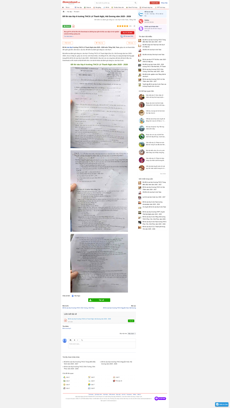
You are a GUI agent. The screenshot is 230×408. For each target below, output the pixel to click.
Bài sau (130, 43)
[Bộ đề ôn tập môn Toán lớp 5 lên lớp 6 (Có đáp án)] (139, 45)
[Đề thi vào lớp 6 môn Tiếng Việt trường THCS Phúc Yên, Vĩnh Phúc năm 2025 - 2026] (139, 217)
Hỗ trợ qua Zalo (128, 36)
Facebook (129, 394)
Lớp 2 (68, 381)
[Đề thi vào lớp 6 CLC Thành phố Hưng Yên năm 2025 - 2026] (139, 227)
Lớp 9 (117, 377)
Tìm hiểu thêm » (68, 36)
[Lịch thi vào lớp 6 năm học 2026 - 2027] (139, 197)
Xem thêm (163, 173)
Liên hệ (123, 394)
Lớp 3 (68, 384)
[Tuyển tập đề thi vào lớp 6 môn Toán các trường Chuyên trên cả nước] (139, 85)
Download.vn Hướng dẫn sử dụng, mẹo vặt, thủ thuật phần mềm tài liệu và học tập (71, 3)
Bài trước (68, 43)
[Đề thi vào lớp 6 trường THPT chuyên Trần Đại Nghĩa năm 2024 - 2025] (139, 212)
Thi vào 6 (76, 11)
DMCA (139, 394)
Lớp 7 (92, 384)
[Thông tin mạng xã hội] (160, 401)
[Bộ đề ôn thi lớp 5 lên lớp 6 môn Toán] (139, 55)
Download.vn (64, 12)
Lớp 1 (68, 377)
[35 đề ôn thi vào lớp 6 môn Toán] (139, 50)
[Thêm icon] (70, 340)
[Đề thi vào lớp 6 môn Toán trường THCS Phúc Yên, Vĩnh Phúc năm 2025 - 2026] (139, 222)
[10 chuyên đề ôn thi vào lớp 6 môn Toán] (139, 207)
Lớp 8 (92, 388)
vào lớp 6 (70, 47)
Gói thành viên (98, 394)
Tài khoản (90, 394)
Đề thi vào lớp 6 (67, 328)
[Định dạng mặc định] (81, 340)
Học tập (69, 11)
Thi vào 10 (119, 381)
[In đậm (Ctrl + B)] (74, 340)
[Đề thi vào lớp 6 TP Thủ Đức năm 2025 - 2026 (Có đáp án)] (139, 60)
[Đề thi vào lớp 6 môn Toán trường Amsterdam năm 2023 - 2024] (139, 202)
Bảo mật (118, 394)
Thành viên (154, 3)
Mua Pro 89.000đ (127, 32)
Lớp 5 (92, 377)
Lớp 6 (92, 381)
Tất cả (67, 7)
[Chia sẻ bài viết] (134, 26)
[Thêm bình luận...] (102, 345)
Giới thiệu (105, 394)
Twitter (134, 394)
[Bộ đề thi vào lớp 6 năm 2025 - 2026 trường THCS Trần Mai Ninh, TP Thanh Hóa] (139, 65)
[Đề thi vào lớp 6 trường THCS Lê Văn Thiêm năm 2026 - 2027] (139, 80)
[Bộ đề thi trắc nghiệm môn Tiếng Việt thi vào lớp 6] (139, 75)
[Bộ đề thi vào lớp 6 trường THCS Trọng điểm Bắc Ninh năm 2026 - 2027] (139, 40)
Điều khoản (112, 394)
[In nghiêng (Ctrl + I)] (77, 340)
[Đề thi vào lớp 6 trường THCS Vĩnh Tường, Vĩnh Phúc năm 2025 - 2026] (139, 70)
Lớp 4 (68, 388)
